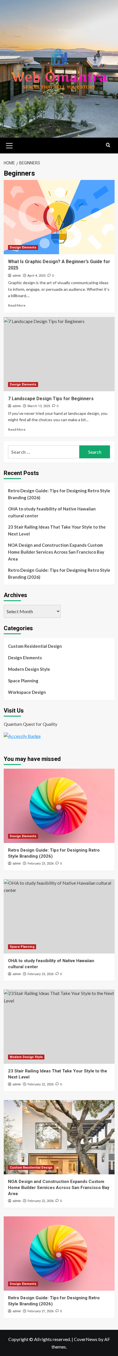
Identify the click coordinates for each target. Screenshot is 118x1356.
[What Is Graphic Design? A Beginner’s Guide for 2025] (59, 217)
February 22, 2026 (40, 1084)
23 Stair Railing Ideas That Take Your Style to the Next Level (57, 530)
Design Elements (23, 247)
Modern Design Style (29, 669)
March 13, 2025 (38, 406)
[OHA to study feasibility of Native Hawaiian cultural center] (59, 916)
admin (17, 275)
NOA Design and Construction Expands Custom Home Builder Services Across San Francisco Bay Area (56, 551)
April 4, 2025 (36, 276)
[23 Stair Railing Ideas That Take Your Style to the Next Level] (59, 1027)
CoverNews (85, 1339)
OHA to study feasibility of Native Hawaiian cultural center (52, 512)
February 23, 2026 (40, 863)
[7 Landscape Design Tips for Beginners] (59, 354)
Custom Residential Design (35, 646)
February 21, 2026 (40, 1311)
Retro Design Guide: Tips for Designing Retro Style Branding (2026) (59, 494)
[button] (9, 145)
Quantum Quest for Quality (30, 724)
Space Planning (23, 680)
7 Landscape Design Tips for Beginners (51, 398)
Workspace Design (27, 692)
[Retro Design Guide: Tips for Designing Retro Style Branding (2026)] (59, 806)
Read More (16, 305)
